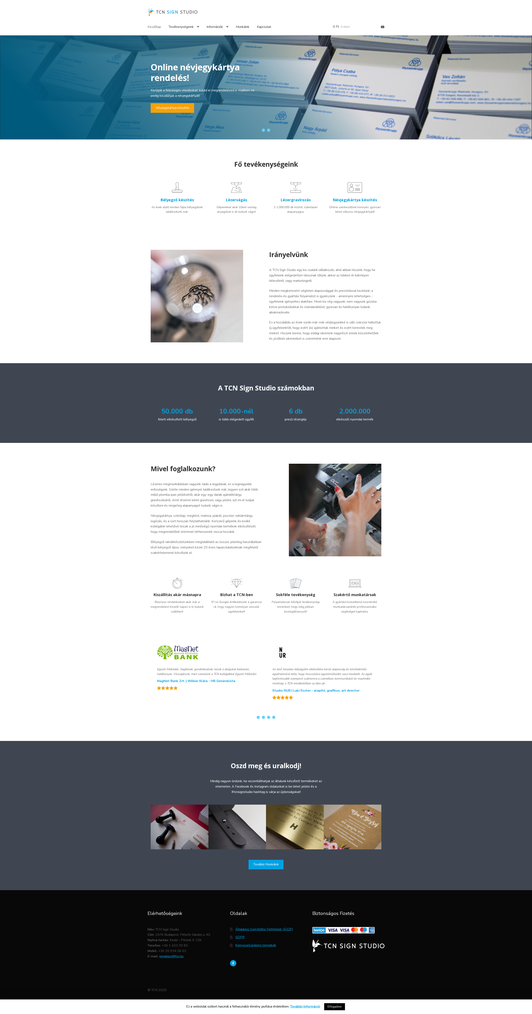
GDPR (240, 937)
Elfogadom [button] (335, 1007)
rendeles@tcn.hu (171, 956)
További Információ (305, 1006)
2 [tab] (268, 130)
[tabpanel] (266, 87)
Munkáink (242, 27)
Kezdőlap (154, 27)
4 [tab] (273, 717)
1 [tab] (263, 130)
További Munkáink (266, 864)
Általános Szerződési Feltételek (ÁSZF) (264, 929)
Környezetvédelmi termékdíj (255, 945)
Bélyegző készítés (168, 100)
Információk (215, 27)
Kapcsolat (264, 27)
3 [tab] (268, 717)
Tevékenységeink (181, 27)
